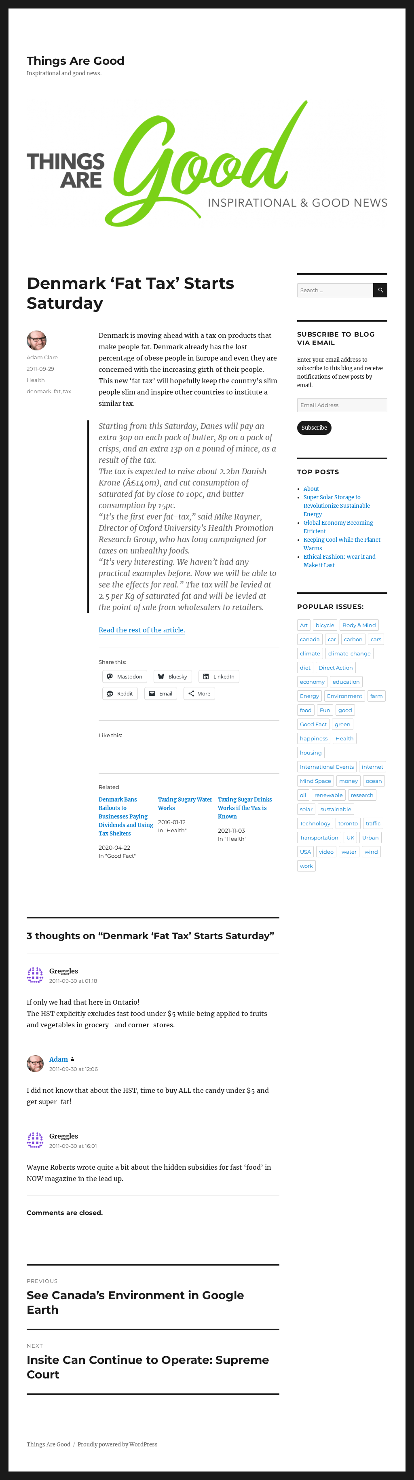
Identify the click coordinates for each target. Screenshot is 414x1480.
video (326, 851)
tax (67, 391)
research (362, 795)
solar (306, 809)
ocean (374, 781)
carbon (353, 639)
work (306, 866)
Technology (315, 823)
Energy (309, 696)
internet (372, 766)
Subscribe (314, 427)
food (306, 710)
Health (36, 380)
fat (57, 391)
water (349, 851)
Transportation (319, 837)
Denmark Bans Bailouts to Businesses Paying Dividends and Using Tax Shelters (126, 816)
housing (311, 752)
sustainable (336, 809)
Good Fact (313, 724)
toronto (348, 823)
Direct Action (336, 667)
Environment (344, 696)
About (311, 489)
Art (304, 625)
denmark (39, 391)
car (332, 639)
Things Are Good (76, 61)
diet (305, 667)
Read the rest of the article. (142, 630)
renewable (329, 795)
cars (376, 639)
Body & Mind (359, 625)
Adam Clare (42, 357)
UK (350, 837)
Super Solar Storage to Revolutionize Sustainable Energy (337, 506)
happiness (313, 738)
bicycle (325, 625)
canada (310, 639)
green (343, 724)
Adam (58, 1059)
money (348, 781)
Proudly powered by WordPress (118, 1444)
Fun (325, 710)
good (345, 710)
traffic (373, 823)
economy (312, 682)
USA (305, 851)
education (346, 682)
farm (376, 696)
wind (371, 851)
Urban (370, 837)
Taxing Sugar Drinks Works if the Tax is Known (245, 808)
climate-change (349, 653)
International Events (327, 766)
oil (303, 795)
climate (310, 653)
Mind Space (315, 781)
